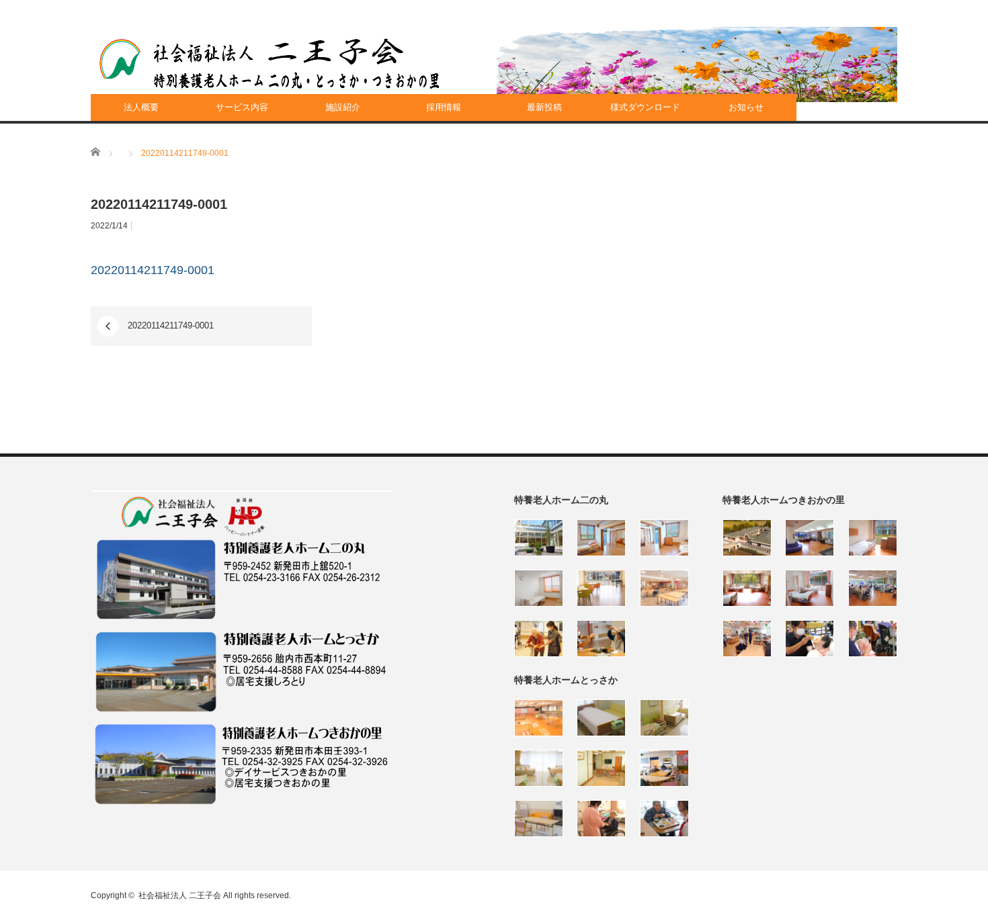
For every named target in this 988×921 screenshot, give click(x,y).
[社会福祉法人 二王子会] (269, 63)
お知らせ (746, 107)
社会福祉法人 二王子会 (179, 895)
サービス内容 (242, 107)
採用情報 (443, 107)
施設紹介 (342, 107)
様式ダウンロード (645, 107)
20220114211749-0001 (152, 270)
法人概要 (141, 107)
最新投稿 (544, 107)
